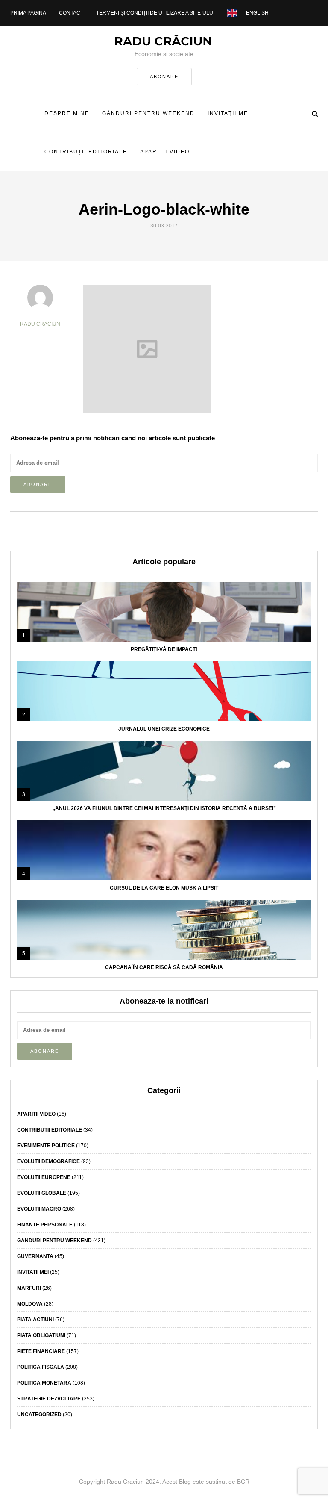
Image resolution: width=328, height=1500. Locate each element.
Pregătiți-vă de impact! (164, 649)
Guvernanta (35, 1256)
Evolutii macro (39, 1209)
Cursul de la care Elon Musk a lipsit (164, 888)
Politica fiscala (40, 1367)
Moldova (30, 1304)
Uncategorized (39, 1414)
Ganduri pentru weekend (54, 1241)
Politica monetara (44, 1383)
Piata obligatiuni (41, 1335)
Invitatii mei (33, 1272)
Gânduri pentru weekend (148, 113)
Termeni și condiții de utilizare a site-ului (155, 13)
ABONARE (164, 76)
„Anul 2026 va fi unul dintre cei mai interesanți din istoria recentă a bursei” (164, 808)
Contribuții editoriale (85, 152)
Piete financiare (41, 1351)
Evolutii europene (43, 1177)
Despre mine (66, 113)
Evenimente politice (46, 1146)
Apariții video (165, 152)
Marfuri (29, 1288)
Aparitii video (36, 1114)
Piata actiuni (35, 1320)
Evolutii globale (41, 1193)
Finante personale (45, 1225)
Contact (71, 13)
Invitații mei (229, 113)
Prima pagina (28, 13)
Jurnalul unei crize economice (164, 729)
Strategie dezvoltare (49, 1399)
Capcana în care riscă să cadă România (164, 967)
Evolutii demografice (48, 1161)
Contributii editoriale (49, 1130)
